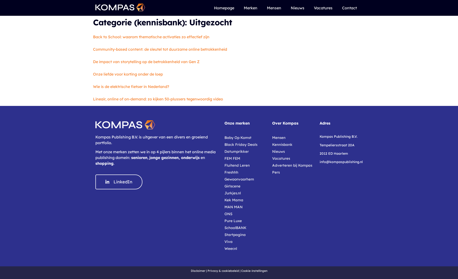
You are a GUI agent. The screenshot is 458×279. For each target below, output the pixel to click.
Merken (250, 7)
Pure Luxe (233, 221)
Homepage (224, 7)
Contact (349, 7)
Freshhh (231, 172)
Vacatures (323, 7)
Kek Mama (233, 200)
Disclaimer (198, 271)
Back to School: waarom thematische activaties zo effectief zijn (151, 36)
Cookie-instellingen (254, 271)
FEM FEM (232, 158)
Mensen (274, 7)
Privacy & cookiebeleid (223, 271)
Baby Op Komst (237, 137)
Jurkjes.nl (232, 193)
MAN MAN (233, 207)
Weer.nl (230, 248)
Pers (276, 172)
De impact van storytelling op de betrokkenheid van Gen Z (146, 61)
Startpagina (235, 234)
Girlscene (232, 186)
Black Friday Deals (240, 144)
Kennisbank (282, 144)
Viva (228, 241)
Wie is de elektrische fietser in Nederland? (131, 86)
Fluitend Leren (237, 165)
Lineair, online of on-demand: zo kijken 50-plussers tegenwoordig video (158, 99)
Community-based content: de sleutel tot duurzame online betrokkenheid (160, 49)
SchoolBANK (235, 227)
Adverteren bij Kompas (292, 165)
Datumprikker (236, 151)
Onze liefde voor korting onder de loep (128, 74)
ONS (228, 214)
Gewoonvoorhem (239, 179)
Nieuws (297, 7)
